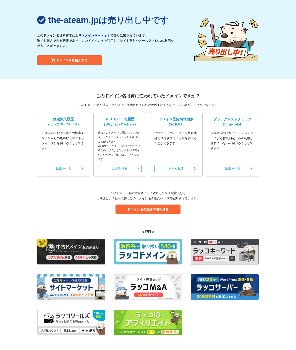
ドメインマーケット (96, 35)
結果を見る (63, 168)
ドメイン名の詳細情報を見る (148, 209)
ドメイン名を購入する (72, 60)
